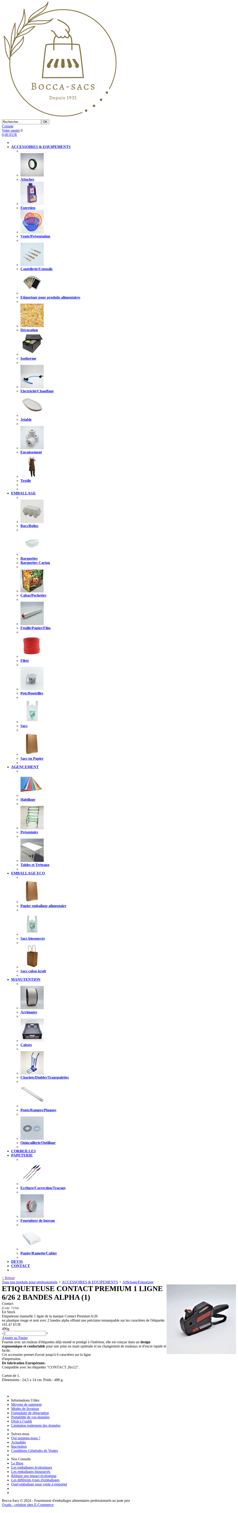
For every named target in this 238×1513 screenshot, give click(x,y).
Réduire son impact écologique (33, 1476)
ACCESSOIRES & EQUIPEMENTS (90, 1282)
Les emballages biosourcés (30, 1472)
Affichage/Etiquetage (138, 1282)
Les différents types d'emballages (35, 1480)
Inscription (19, 1446)
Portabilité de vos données (30, 1417)
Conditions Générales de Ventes (34, 1451)
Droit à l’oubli (21, 1421)
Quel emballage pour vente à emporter (39, 1484)
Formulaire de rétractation (30, 1413)
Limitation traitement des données (35, 1425)
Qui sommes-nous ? (25, 1438)
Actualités (18, 1442)
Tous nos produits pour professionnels (29, 1282)
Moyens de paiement (26, 1404)
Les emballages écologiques (31, 1467)
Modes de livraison (25, 1409)
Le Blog (17, 1463)
